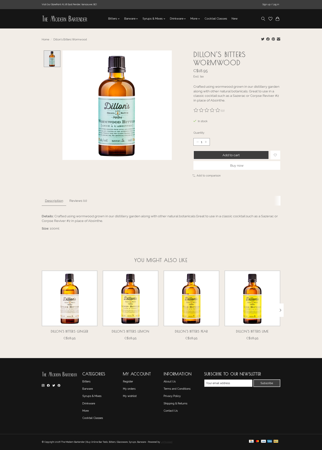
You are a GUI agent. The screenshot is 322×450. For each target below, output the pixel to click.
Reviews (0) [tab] (78, 201)
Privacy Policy (172, 395)
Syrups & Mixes (91, 395)
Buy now (237, 165)
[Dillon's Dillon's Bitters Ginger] (69, 298)
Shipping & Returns (175, 403)
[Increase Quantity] (205, 141)
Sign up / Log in (270, 4)
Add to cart (231, 155)
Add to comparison (209, 175)
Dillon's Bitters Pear (191, 331)
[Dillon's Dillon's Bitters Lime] (252, 298)
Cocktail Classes (216, 18)
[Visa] (263, 442)
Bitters (86, 381)
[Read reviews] (207, 110)
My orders (129, 388)
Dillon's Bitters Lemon (130, 331)
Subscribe (267, 383)
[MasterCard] (257, 442)
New (235, 18)
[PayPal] (276, 442)
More (85, 410)
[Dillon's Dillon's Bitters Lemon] (130, 298)
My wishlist (130, 395)
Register (128, 381)
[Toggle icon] (263, 18)
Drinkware (88, 403)
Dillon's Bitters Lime (252, 331)
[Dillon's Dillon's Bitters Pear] (191, 298)
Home (45, 39)
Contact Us (171, 410)
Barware (87, 388)
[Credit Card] (251, 442)
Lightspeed (166, 442)
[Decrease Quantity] (197, 141)
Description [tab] (54, 201)
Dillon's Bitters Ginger (69, 331)
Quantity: (199, 132)
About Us (170, 381)
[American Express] (269, 442)
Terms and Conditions (177, 388)
